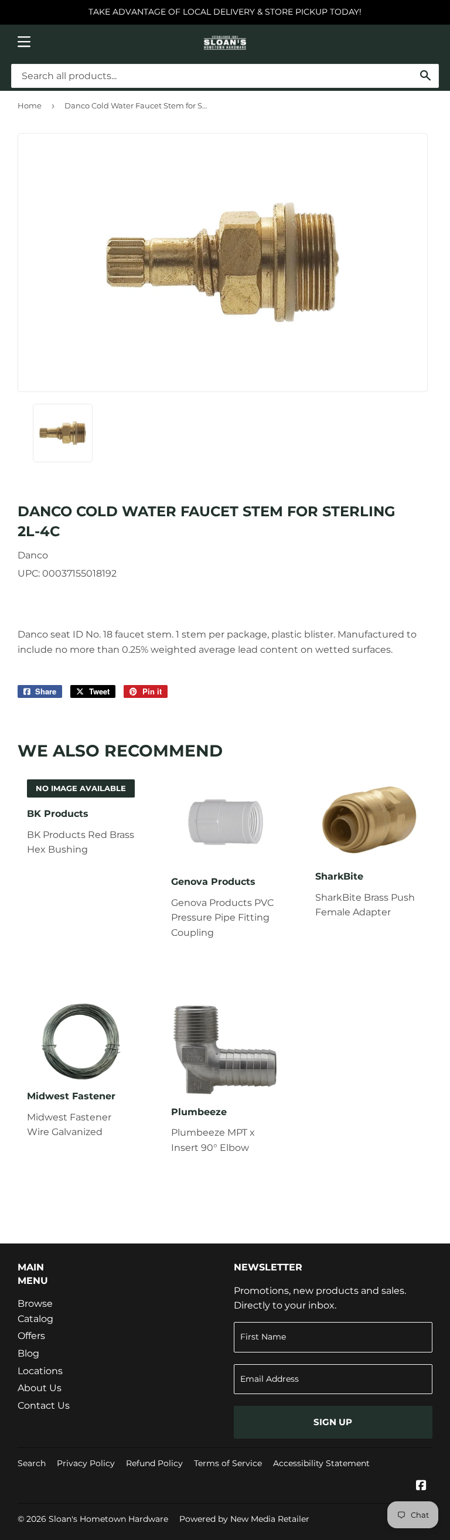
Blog (28, 1353)
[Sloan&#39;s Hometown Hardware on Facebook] (421, 1486)
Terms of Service (228, 1463)
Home (30, 105)
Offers (31, 1335)
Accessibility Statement (321, 1463)
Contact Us (44, 1405)
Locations (40, 1371)
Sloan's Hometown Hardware (108, 1519)
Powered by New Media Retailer (244, 1519)
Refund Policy (154, 1463)
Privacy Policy (86, 1463)
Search (32, 1463)
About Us (40, 1388)
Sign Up (332, 1421)
